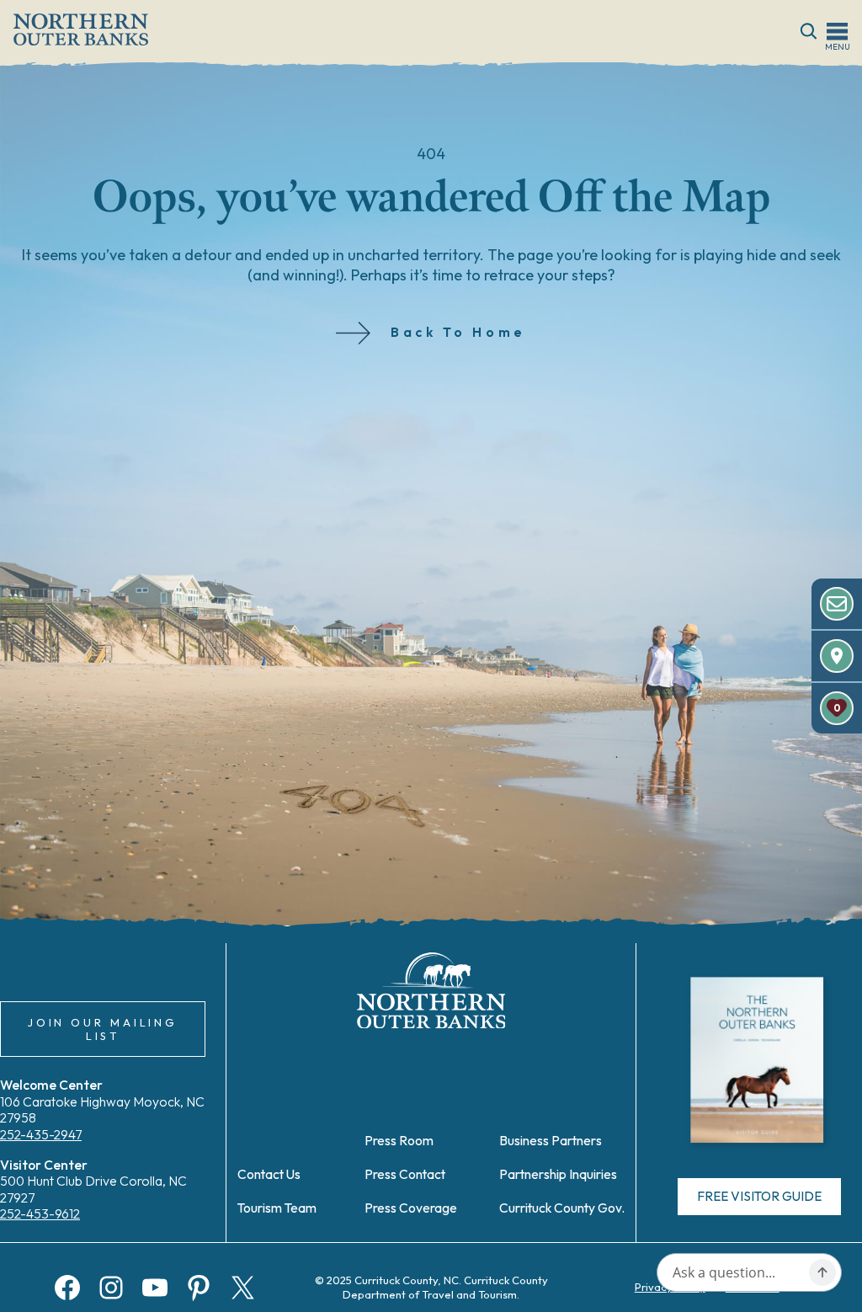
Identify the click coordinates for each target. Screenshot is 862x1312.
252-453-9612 (40, 1213)
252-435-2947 (41, 1134)
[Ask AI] (822, 1272)
